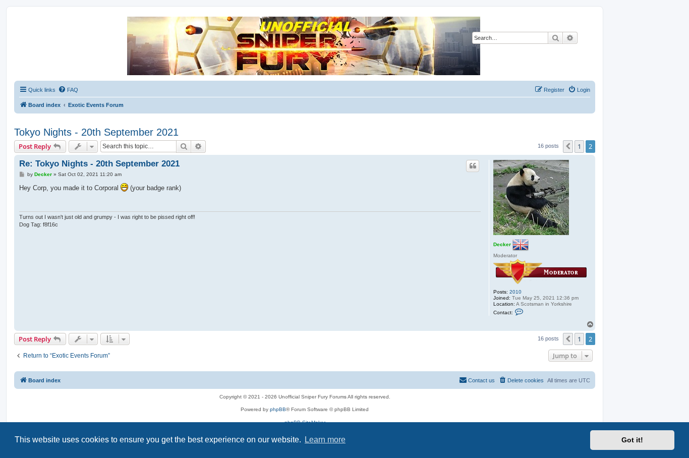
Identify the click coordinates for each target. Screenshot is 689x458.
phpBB (278, 409)
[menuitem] (68, 90)
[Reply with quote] (472, 166)
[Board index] (304, 46)
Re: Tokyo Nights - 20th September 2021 (99, 163)
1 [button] (579, 146)
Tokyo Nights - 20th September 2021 (96, 132)
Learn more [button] (325, 439)
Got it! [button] (632, 440)
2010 (515, 292)
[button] (568, 146)
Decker (502, 244)
